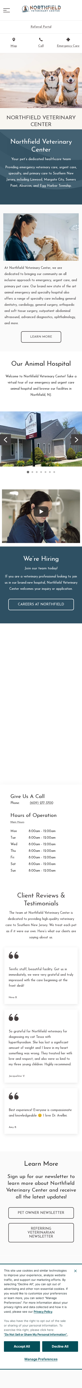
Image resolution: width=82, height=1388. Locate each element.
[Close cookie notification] (75, 1271)
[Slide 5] (45, 472)
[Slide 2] (32, 472)
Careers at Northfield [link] (41, 604)
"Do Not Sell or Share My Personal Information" (35, 1334)
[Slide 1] (28, 472)
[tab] (18, 823)
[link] (41, 9)
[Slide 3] (37, 472)
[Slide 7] (54, 472)
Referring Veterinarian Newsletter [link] (41, 1232)
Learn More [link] (41, 336)
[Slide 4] (41, 472)
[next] (76, 439)
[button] (6, 10)
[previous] (5, 439)
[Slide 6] (50, 472)
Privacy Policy (43, 1311)
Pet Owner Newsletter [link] (41, 1213)
